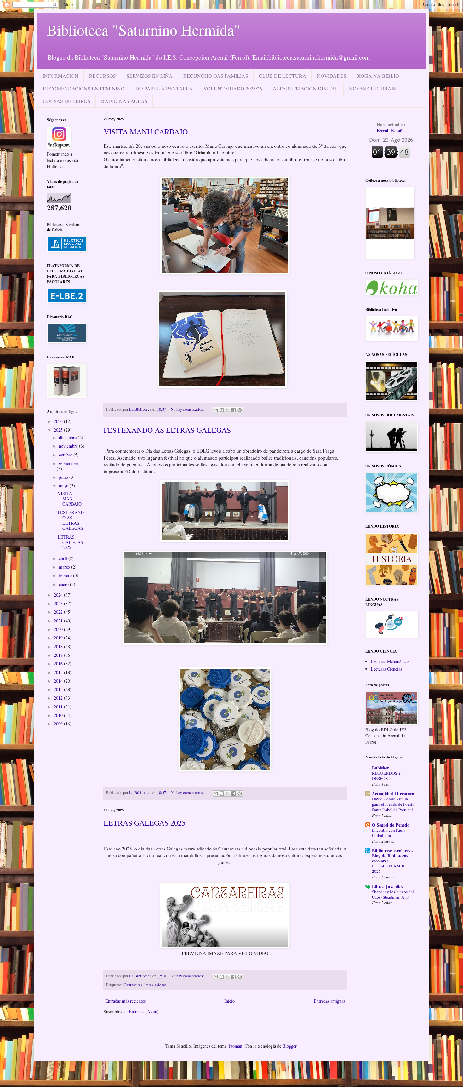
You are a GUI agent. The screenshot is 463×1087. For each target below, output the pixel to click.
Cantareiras (133, 984)
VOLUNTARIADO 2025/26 (232, 88)
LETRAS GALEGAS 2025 (145, 823)
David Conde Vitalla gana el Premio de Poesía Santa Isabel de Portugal (393, 804)
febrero (66, 575)
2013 (59, 689)
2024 (59, 595)
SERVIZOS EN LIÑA (150, 75)
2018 (59, 646)
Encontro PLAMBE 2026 (389, 868)
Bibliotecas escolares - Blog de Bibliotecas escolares (392, 855)
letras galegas (155, 984)
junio (64, 477)
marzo (65, 567)
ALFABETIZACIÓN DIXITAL (305, 88)
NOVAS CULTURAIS (372, 88)
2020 (59, 629)
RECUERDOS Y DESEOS (386, 775)
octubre (66, 455)
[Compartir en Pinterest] (240, 410)
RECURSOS (102, 75)
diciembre (68, 437)
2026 (59, 421)
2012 (59, 698)
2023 (59, 603)
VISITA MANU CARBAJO (146, 132)
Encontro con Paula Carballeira (388, 832)
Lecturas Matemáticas (390, 661)
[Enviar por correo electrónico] (216, 410)
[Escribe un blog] (222, 410)
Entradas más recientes (125, 1001)
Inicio (229, 1001)
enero (64, 584)
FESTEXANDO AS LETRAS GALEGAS (167, 430)
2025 (59, 430)
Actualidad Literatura (393, 793)
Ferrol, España (391, 127)
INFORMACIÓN (60, 75)
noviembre (69, 446)
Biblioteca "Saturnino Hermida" (143, 30)
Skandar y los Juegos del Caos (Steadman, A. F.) (393, 894)
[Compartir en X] (228, 410)
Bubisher (380, 767)
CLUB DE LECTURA (282, 75)
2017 (59, 655)
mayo (64, 486)
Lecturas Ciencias (386, 669)
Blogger (289, 1046)
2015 (59, 672)
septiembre (68, 463)
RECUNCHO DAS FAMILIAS (215, 75)
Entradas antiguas (329, 1001)
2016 (59, 664)
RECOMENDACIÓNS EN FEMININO (84, 88)
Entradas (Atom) (144, 1012)
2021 (59, 621)
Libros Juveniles (387, 886)
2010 (59, 715)
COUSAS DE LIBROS (66, 101)
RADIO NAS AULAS (124, 101)
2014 (59, 681)
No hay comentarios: (188, 409)
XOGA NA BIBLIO (378, 75)
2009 (59, 724)
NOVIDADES (331, 75)
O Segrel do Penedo (390, 824)
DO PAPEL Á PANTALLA (164, 88)
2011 (59, 707)
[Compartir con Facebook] (234, 410)
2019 (59, 638)
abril (63, 558)
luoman (235, 1046)
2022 (59, 612)
